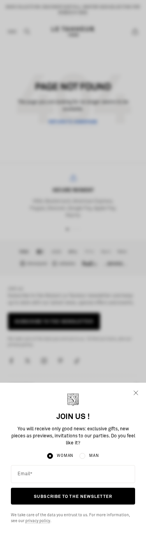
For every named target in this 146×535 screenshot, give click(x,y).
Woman (65, 456)
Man (94, 456)
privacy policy (37, 521)
